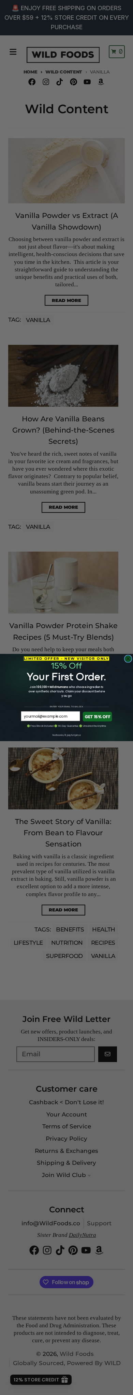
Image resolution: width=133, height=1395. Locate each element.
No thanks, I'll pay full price (66, 735)
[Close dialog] (128, 658)
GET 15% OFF (97, 717)
